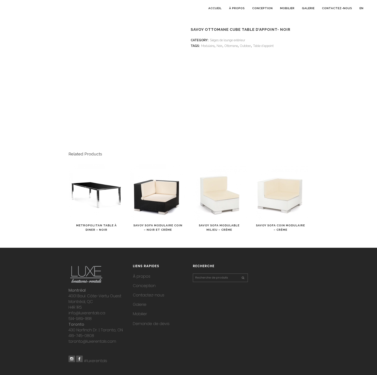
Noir (219, 46)
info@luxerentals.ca (87, 313)
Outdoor (245, 46)
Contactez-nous (148, 295)
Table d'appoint (263, 46)
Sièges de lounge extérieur (227, 40)
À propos (141, 276)
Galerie (139, 304)
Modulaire (207, 46)
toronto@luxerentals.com (92, 341)
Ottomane (231, 46)
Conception (144, 285)
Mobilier (140, 314)
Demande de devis (151, 323)
